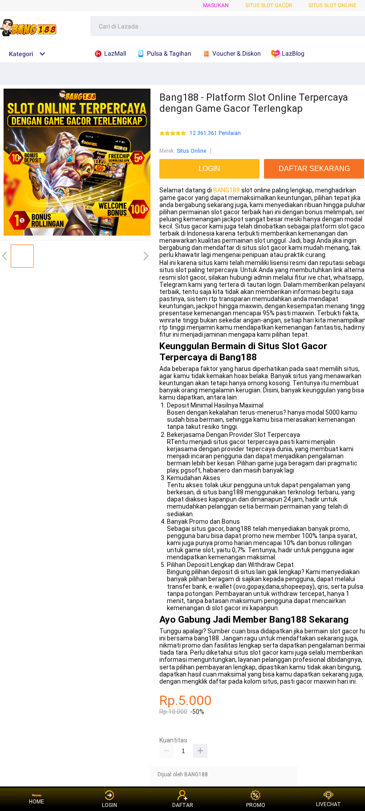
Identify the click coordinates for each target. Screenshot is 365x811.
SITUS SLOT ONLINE (332, 5)
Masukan (216, 5)
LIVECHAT (328, 804)
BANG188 (226, 190)
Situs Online (191, 151)
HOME (36, 802)
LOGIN (109, 805)
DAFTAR (182, 805)
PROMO (255, 805)
